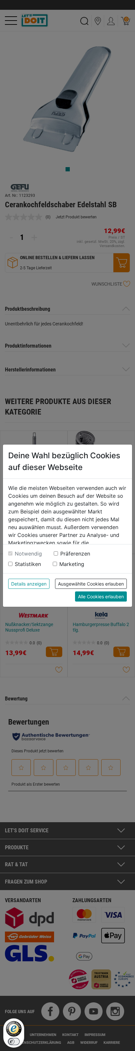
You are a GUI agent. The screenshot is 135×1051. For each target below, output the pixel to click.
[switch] (14, 1041)
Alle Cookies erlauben (101, 596)
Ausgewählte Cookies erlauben (91, 584)
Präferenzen (75, 553)
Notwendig (28, 553)
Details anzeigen (29, 584)
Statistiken (28, 564)
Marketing (71, 564)
